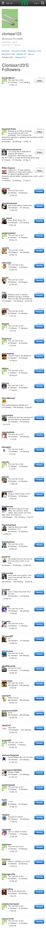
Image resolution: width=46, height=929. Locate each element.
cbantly (5, 461)
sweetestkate (8, 432)
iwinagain (6, 447)
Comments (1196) (8, 54)
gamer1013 (7, 491)
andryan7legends (10, 755)
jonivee (5, 476)
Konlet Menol (8, 77)
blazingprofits (8, 874)
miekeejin (6, 829)
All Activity (6, 51)
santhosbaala (8, 784)
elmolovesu (7, 651)
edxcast (5, 188)
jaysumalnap (8, 353)
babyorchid (7, 573)
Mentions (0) (21, 54)
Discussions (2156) (19, 51)
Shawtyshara (8, 541)
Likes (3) (31, 54)
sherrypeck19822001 (12, 770)
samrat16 (6, 695)
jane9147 (6, 556)
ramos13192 (8, 918)
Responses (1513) (34, 51)
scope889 (6, 740)
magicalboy (7, 888)
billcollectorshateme (11, 149)
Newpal (5, 323)
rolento (5, 308)
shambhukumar (9, 203)
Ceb (4, 292)
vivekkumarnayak (10, 903)
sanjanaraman (9, 232)
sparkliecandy (8, 665)
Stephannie (7, 506)
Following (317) (20, 57)
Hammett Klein (9, 128)
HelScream (7, 680)
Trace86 (5, 606)
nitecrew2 (6, 262)
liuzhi (4, 799)
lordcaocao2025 (9, 710)
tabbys (5, 368)
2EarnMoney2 (8, 398)
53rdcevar (7, 338)
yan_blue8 (7, 218)
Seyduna (6, 859)
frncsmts (6, 621)
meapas (5, 814)
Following (39, 191)
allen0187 (6, 725)
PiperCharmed (9, 524)
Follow (39, 81)
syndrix (5, 247)
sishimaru (6, 844)
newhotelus (7, 415)
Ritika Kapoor (8, 167)
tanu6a (5, 277)
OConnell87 (7, 636)
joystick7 (6, 589)
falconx (5, 383)
